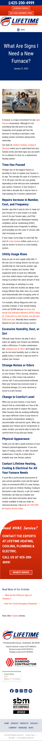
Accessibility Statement (26, 738)
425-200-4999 (22, 3)
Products (24, 723)
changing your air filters (15, 349)
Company (13, 728)
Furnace (15, 615)
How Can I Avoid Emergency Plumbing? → (22, 603)
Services (14, 723)
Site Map (12, 738)
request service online (13, 508)
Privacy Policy (30, 735)
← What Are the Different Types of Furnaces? (17, 597)
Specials (34, 723)
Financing (22, 728)
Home (6, 723)
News (31, 728)
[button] (21, 8)
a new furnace (15, 241)
